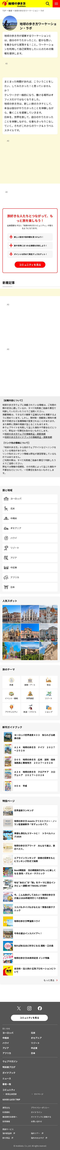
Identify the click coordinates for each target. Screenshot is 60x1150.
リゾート (14, 548)
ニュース (6, 1078)
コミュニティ (8, 1089)
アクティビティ (11, 711)
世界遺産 (30, 698)
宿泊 (48, 684)
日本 (12, 587)
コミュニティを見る (30, 264)
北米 (12, 508)
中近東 (13, 567)
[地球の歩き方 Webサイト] (14, 4)
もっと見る (49, 980)
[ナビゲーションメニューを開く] (56, 3)
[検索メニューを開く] (47, 3)
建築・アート (29, 684)
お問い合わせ (36, 1121)
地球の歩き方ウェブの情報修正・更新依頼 (25, 433)
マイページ (38, 1094)
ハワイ (13, 538)
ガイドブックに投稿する (41, 1116)
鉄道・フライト (30, 711)
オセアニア (15, 528)
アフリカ (14, 577)
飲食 (11, 684)
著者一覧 (6, 1084)
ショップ (48, 711)
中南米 (13, 518)
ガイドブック (8, 1072)
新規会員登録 (11, 1094)
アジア (13, 557)
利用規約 (6, 1112)
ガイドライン (36, 1112)
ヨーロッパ (15, 498)
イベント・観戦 (11, 698)
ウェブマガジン (10, 1061)
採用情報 (6, 1121)
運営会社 (6, 1107)
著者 (10, 10)
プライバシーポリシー (40, 1107)
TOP (4, 10)
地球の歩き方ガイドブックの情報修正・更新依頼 (28, 437)
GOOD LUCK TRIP (11, 1099)
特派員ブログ (8, 1067)
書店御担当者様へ (9, 1116)
